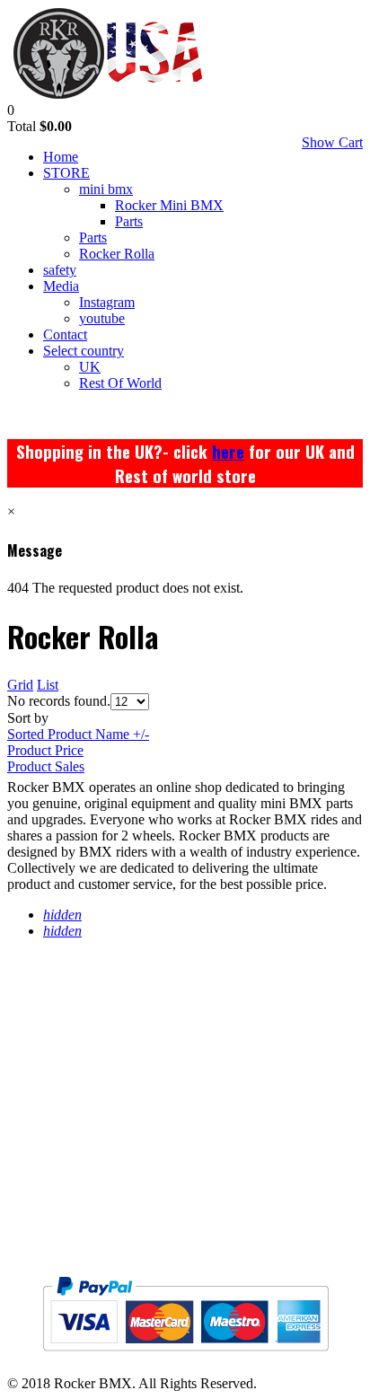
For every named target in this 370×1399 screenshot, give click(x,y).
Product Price (45, 750)
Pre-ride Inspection (93, 1131)
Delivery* (51, 1095)
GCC (23, 1202)
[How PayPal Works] (185, 1358)
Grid (20, 684)
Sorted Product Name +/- (78, 734)
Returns (44, 1059)
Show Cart (332, 142)
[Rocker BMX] (108, 93)
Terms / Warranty (85, 1023)
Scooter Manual (81, 1167)
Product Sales (45, 766)
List (47, 684)
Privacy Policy (72, 987)
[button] (10, 110)
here (228, 451)
